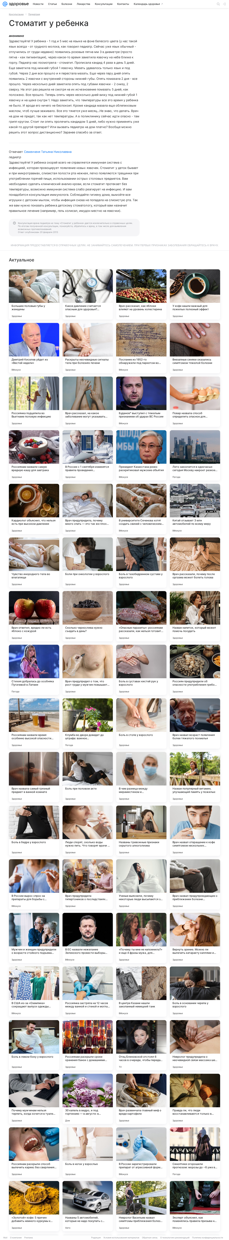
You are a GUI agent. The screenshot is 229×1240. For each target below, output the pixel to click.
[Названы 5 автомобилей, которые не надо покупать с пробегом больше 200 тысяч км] (88, 1206)
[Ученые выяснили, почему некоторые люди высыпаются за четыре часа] (141, 884)
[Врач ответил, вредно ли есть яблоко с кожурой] (34, 616)
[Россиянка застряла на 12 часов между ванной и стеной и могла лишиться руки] (88, 991)
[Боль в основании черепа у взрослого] (195, 991)
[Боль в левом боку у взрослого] (34, 1045)
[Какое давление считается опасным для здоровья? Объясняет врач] (88, 294)
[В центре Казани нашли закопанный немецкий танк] (141, 991)
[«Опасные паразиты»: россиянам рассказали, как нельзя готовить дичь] (141, 616)
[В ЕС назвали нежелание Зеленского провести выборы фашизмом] (88, 938)
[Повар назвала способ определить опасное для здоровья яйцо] (195, 402)
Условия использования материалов (121, 1237)
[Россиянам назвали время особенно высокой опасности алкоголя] (34, 723)
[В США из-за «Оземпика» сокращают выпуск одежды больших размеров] (34, 991)
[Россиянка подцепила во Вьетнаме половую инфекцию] (34, 402)
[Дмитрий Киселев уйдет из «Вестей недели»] (34, 348)
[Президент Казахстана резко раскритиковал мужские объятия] (141, 455)
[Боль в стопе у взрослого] (141, 723)
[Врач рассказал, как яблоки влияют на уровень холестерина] (141, 294)
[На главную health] (18, 4)
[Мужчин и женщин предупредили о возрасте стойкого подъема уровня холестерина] (34, 938)
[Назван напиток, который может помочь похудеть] (195, 616)
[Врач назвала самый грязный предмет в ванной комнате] (34, 777)
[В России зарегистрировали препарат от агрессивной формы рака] (141, 1152)
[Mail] (5, 4)
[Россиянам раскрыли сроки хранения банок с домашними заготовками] (88, 1045)
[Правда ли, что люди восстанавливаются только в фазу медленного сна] (195, 1099)
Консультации (16, 14)
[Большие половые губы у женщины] (34, 294)
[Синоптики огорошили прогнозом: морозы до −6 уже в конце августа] (195, 1152)
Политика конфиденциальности (207, 1237)
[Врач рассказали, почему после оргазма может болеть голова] (195, 562)
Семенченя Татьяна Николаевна (48, 152)
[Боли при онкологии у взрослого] (88, 562)
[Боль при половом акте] (88, 777)
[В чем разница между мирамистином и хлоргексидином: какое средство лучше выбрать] (141, 777)
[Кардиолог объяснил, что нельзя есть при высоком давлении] (34, 509)
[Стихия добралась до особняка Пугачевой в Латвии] (34, 670)
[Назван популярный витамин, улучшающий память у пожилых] (195, 777)
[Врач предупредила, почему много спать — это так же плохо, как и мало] (88, 509)
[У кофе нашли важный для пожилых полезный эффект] (195, 294)
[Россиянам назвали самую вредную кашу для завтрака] (34, 455)
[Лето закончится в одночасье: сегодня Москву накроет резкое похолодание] (195, 455)
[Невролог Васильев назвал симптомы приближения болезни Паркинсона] (141, 1206)
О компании (16, 1237)
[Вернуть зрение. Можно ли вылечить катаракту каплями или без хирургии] (195, 938)
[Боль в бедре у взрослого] (34, 831)
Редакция (96, 1237)
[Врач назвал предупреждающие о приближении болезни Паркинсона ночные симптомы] (195, 884)
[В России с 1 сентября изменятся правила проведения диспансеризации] (88, 455)
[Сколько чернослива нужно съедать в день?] (88, 616)
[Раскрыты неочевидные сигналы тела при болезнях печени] (88, 348)
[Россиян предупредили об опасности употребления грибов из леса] (195, 670)
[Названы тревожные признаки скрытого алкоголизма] (141, 831)
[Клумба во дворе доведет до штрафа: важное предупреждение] (88, 723)
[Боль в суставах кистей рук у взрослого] (141, 670)
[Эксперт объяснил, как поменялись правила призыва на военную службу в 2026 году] (195, 1206)
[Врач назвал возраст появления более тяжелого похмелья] (195, 723)
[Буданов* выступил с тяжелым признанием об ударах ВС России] (141, 402)
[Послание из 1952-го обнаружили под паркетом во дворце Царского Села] (141, 348)
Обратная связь (150, 1237)
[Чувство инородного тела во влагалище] (34, 562)
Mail (5, 1237)
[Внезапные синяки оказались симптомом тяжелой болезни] (195, 348)
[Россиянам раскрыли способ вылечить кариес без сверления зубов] (34, 1152)
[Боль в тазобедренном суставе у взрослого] (141, 562)
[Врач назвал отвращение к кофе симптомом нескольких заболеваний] (195, 831)
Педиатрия (34, 14)
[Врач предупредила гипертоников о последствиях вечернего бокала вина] (88, 884)
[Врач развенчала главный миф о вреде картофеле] (141, 1099)
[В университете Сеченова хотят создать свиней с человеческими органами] (141, 509)
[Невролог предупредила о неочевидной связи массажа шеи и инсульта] (195, 1045)
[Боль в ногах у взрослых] (88, 1152)
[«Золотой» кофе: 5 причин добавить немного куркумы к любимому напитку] (34, 1206)
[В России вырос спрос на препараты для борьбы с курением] (34, 884)
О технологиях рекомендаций (174, 1237)
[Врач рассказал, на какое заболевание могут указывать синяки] (88, 402)
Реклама (28, 1237)
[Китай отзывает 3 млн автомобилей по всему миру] (195, 509)
